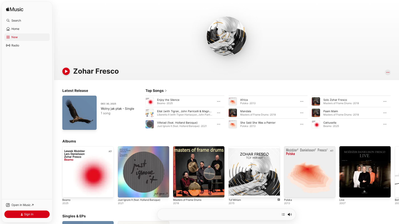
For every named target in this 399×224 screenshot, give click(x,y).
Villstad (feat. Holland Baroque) (177, 122)
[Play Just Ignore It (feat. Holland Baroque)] (123, 192)
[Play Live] (344, 192)
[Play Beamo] (67, 192)
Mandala (245, 111)
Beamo (66, 148)
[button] (27, 20)
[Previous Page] (141, 112)
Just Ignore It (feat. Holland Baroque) (142, 148)
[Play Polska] (289, 192)
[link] (156, 90)
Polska (288, 148)
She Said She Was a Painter (258, 122)
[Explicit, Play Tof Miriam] (234, 192)
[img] (14, 9)
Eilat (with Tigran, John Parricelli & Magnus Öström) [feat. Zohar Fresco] (204, 111)
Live (342, 148)
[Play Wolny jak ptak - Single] (67, 125)
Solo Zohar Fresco (335, 99)
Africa (244, 99)
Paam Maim (330, 111)
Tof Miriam (235, 148)
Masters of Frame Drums (189, 148)
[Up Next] (283, 214)
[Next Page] (395, 112)
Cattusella (329, 122)
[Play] (66, 71)
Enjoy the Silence (168, 99)
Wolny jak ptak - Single (117, 109)
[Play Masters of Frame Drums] (178, 192)
